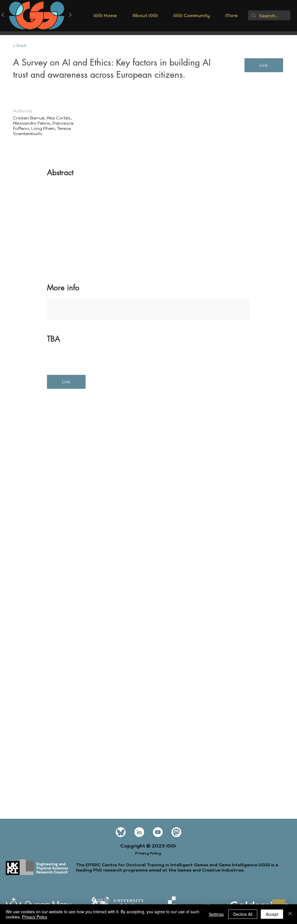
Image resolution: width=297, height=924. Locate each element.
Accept (272, 914)
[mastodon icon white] (176, 832)
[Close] (290, 914)
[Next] (70, 15)
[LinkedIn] (139, 832)
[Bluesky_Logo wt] (121, 832)
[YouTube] (158, 832)
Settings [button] (216, 914)
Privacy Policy (34, 917)
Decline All (242, 914)
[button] (145, 17)
